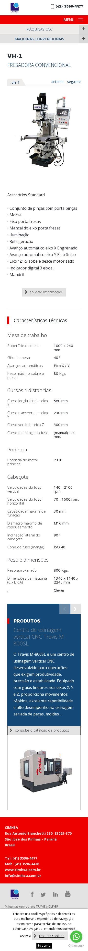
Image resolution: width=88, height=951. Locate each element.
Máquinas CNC (39, 29)
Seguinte (74, 81)
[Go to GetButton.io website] (76, 946)
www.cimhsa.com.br (23, 869)
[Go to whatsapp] (76, 937)
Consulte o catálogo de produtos (42, 730)
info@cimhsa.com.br (23, 875)
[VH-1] (44, 129)
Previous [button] (64, 609)
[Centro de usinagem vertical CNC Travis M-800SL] (44, 772)
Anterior (57, 81)
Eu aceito (44, 945)
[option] (44, 129)
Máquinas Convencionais (39, 38)
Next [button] (75, 609)
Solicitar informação (46, 291)
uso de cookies (52, 935)
